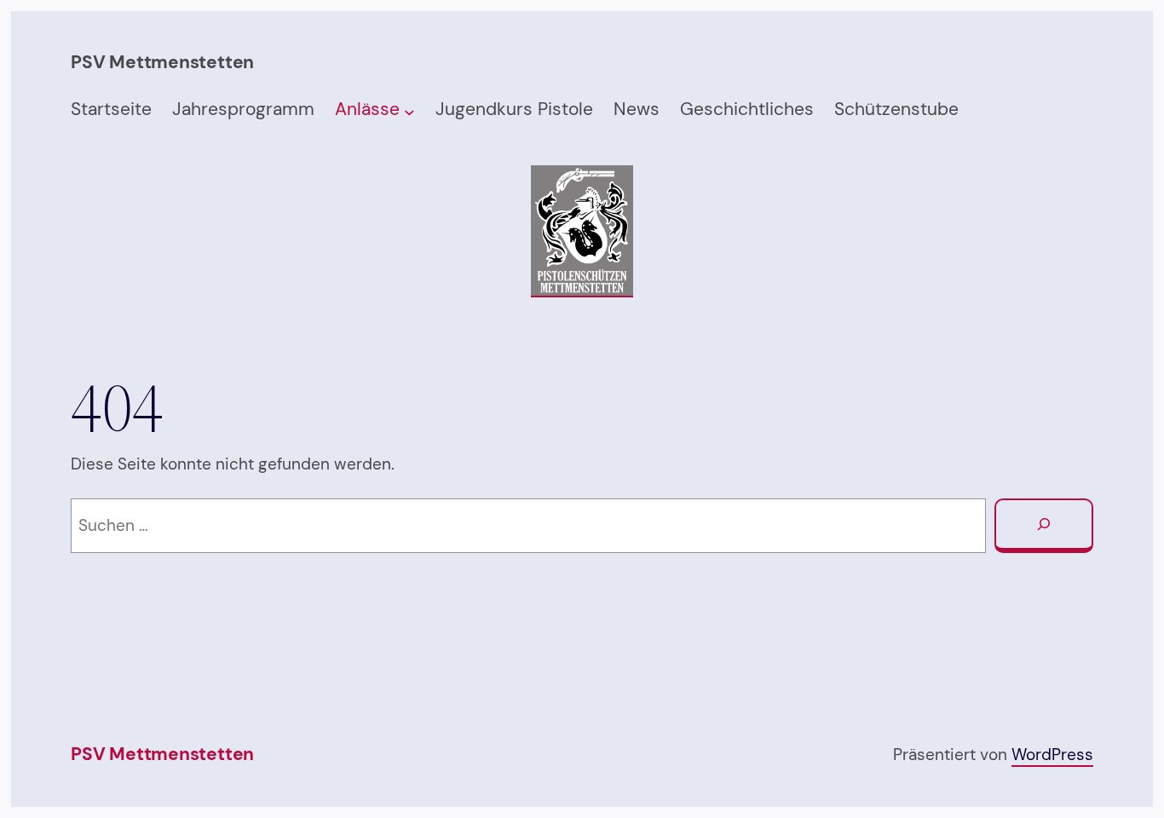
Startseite (111, 109)
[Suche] (1043, 525)
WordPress (1052, 754)
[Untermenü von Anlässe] (409, 111)
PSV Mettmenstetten (162, 754)
